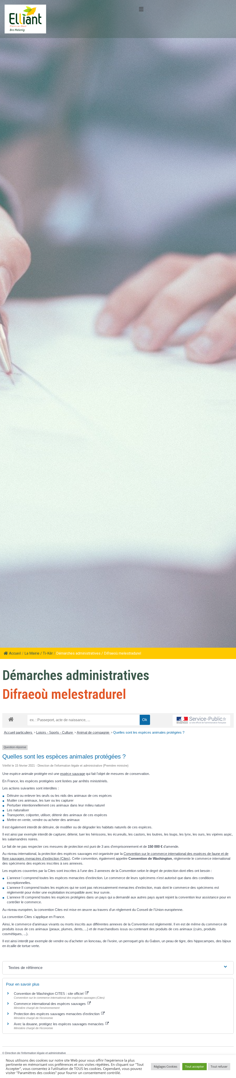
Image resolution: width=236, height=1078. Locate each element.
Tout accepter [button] (194, 1066)
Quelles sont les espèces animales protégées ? (148, 732)
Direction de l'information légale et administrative (35, 1053)
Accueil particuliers (18, 732)
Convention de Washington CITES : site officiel (49, 993)
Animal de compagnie (93, 732)
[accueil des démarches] (11, 719)
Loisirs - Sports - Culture (55, 732)
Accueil (15, 653)
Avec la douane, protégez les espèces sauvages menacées (59, 1024)
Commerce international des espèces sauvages (50, 1004)
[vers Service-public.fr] (201, 720)
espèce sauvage (72, 774)
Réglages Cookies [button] (165, 1066)
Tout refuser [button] (219, 1066)
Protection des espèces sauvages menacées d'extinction (57, 1014)
